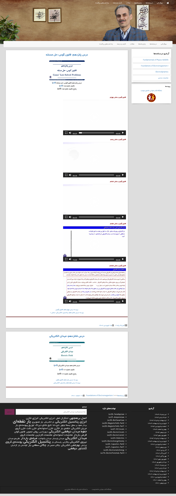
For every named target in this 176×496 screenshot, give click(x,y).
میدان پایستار (58, 438)
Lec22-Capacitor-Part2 (114, 444)
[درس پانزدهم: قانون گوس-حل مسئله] (67, 71)
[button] (94, 117)
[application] (94, 117)
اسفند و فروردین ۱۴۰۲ (158, 444)
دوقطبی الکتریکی (60, 431)
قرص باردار (80, 434)
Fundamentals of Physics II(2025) (155, 60)
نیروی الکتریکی (78, 441)
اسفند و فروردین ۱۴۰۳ (158, 426)
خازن (57, 428)
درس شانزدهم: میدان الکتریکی (66, 336)
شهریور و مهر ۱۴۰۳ (160, 435)
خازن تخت (31, 428)
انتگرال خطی (62, 418)
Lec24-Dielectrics (117, 438)
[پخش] (123, 133)
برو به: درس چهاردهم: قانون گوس (67, 309)
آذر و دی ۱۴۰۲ (161, 450)
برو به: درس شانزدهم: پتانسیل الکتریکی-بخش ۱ (67, 312)
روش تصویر (32, 431)
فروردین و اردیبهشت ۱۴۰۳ (157, 441)
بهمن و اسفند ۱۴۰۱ (160, 480)
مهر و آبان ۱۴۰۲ (161, 456)
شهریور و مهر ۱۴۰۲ (160, 459)
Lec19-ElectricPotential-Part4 (112, 453)
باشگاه (159, 90)
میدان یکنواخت (44, 438)
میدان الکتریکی (76, 438)
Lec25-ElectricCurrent (115, 435)
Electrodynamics (162, 72)
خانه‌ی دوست (145, 90)
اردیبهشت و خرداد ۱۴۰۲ (158, 471)
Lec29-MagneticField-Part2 (113, 423)
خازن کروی (20, 428)
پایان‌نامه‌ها (138, 3)
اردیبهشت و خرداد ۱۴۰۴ (158, 420)
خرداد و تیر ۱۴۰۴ (160, 417)
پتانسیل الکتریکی (37, 441)
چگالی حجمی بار (53, 445)
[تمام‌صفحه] (66, 133)
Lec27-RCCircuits (117, 429)
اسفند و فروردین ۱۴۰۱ (158, 477)
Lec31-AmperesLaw (116, 417)
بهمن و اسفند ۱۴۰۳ (160, 429)
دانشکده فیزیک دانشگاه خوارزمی (76, 489)
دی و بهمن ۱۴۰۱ (161, 483)
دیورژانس (43, 431)
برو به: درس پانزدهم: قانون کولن (67, 379)
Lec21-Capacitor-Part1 (114, 447)
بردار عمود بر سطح (79, 425)
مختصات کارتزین (43, 434)
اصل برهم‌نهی (78, 418)
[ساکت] (70, 133)
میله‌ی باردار (29, 438)
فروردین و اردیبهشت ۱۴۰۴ (157, 423)
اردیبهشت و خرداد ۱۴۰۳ (158, 438)
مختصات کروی (27, 434)
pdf (54, 83)
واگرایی (65, 442)
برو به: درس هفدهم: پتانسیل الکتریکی (67, 382)
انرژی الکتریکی (47, 418)
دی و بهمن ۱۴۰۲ (161, 447)
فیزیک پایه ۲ (119, 325)
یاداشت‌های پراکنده (102, 3)
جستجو (84, 406)
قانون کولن (19, 431)
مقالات (128, 3)
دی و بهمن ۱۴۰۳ (161, 432)
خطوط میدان (79, 431)
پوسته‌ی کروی (13, 441)
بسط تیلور (65, 425)
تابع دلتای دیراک (43, 425)
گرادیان (14, 445)
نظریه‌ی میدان (14, 438)
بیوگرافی (160, 3)
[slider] (96, 132)
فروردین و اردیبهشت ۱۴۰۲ (157, 474)
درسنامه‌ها (149, 3)
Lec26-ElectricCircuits (115, 432)
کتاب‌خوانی (153, 90)
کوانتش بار (22, 445)
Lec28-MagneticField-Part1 (113, 426)
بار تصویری (37, 421)
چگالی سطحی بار (37, 445)
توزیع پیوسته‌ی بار (24, 425)
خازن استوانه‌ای (45, 428)
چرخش (84, 445)
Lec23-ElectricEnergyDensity (113, 441)
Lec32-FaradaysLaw (116, 414)
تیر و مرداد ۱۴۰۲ (161, 465)
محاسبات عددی (163, 78)
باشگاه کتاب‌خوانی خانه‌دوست (101, 489)
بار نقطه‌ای (22, 421)
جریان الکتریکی (79, 428)
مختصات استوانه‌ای (63, 434)
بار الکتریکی (49, 422)
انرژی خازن (32, 418)
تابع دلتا (56, 425)
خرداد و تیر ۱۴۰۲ (160, 468)
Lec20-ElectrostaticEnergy (113, 450)
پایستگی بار (57, 442)
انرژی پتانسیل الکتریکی (71, 421)
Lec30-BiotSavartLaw (115, 420)
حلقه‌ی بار (65, 428)
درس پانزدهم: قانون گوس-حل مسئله (67, 55)
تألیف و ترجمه (117, 3)
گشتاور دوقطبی (77, 448)
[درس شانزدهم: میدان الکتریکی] (67, 352)
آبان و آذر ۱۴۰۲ (161, 453)
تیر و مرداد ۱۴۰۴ (161, 414)
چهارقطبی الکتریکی (70, 445)
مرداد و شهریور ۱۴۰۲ (159, 462)
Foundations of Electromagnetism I (100, 395)
